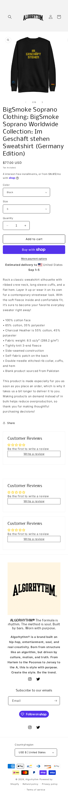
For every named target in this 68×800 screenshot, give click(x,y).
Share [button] (11, 423)
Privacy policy (50, 784)
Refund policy (30, 784)
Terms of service (36, 789)
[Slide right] (42, 102)
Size (5, 201)
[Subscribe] (55, 700)
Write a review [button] (34, 454)
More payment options (34, 258)
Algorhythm (32, 779)
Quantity (8, 218)
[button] (10, 17)
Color (6, 184)
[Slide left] (26, 102)
